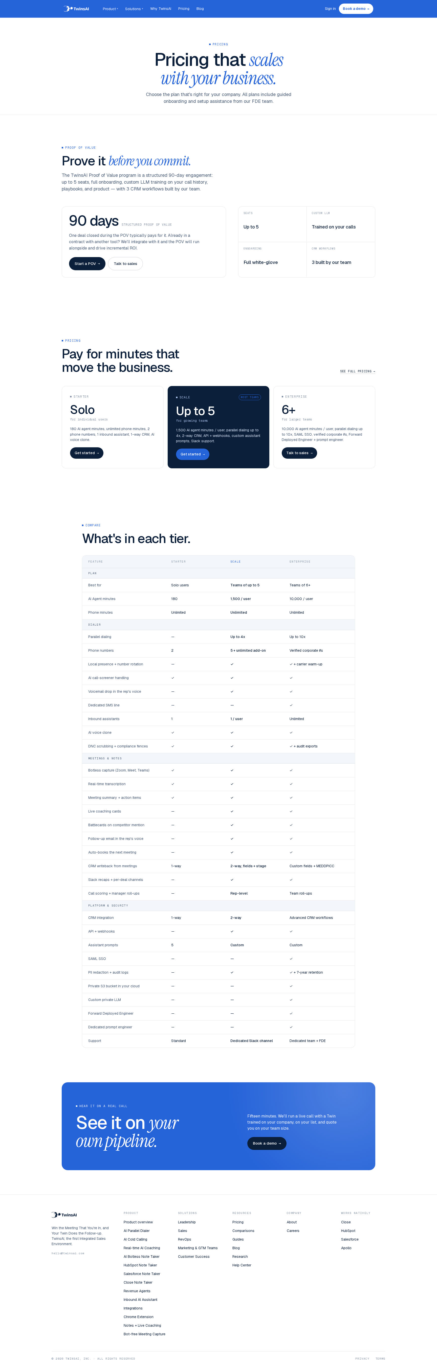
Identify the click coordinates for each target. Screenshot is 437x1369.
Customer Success (194, 1256)
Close (346, 1222)
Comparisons (243, 1230)
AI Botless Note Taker (142, 1256)
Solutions (134, 9)
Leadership (187, 1222)
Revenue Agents (137, 1291)
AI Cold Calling (135, 1239)
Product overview (138, 1222)
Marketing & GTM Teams (198, 1248)
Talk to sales (125, 263)
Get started (87, 453)
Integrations (133, 1308)
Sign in (330, 8)
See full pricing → (357, 371)
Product (110, 9)
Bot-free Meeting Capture (144, 1334)
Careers (293, 1230)
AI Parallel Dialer (137, 1230)
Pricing (183, 8)
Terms (380, 1358)
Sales (182, 1230)
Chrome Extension (139, 1317)
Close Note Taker (138, 1282)
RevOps (184, 1239)
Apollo (346, 1248)
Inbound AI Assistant (140, 1299)
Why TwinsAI (160, 8)
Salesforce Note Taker (142, 1273)
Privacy (362, 1358)
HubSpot (348, 1230)
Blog (200, 8)
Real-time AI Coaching (142, 1248)
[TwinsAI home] (76, 9)
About (292, 1222)
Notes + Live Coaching (142, 1325)
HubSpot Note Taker (140, 1265)
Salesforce (350, 1239)
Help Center (241, 1265)
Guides (238, 1239)
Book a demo (356, 8)
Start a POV (87, 263)
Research (240, 1256)
